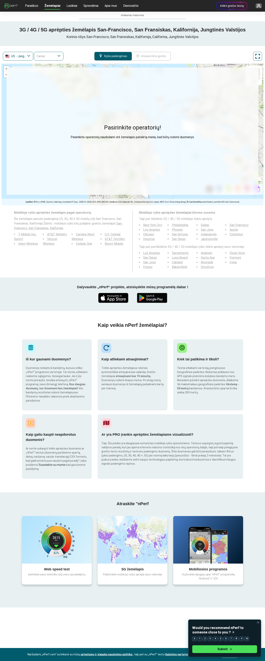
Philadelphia (180, 225)
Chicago (148, 234)
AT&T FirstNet (115, 239)
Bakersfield (179, 267)
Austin (233, 230)
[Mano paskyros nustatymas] (257, 6)
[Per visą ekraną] (257, 56)
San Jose (207, 230)
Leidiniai (72, 6)
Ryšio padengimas (115, 56)
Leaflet (29, 202)
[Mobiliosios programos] (208, 539)
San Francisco (239, 225)
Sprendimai (90, 6)
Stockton (207, 267)
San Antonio (180, 234)
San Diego (179, 239)
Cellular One (84, 243)
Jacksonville (209, 239)
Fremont (235, 257)
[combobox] (18, 56)
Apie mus (111, 6)
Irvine (233, 262)
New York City (152, 225)
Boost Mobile (114, 243)
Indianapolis (209, 234)
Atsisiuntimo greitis (153, 56)
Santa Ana (208, 257)
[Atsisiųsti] (113, 298)
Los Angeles (151, 230)
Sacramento (180, 253)
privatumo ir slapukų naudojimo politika (107, 654)
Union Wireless (28, 243)
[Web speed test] (57, 539)
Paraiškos (31, 6)
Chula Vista (237, 253)
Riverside (207, 262)
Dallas (205, 225)
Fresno (147, 267)
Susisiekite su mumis (52, 464)
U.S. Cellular (113, 234)
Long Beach (180, 257)
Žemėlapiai (52, 6)
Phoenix (177, 230)
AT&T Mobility (57, 234)
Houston (149, 239)
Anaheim (206, 253)
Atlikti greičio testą (232, 5)
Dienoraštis (131, 6)
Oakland (177, 262)
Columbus (236, 234)
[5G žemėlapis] (132, 539)
